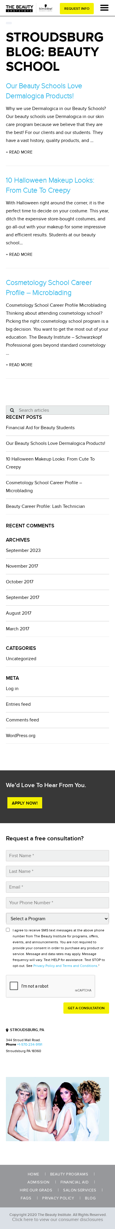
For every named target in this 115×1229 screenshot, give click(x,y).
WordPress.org (20, 736)
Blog (90, 1198)
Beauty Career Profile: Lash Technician (45, 506)
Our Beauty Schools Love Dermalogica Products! (55, 443)
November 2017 (22, 566)
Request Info (76, 9)
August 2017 (18, 613)
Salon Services (79, 1190)
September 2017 (22, 597)
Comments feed (22, 720)
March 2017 (17, 629)
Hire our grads (36, 1190)
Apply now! (25, 803)
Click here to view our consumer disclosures (57, 1219)
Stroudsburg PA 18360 (23, 1051)
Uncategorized (21, 659)
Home (33, 1174)
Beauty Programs (69, 1174)
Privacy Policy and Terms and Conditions (65, 966)
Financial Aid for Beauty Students (40, 428)
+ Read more (19, 152)
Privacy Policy (58, 1198)
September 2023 (23, 550)
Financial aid (74, 1182)
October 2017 (19, 582)
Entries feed (18, 704)
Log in (12, 689)
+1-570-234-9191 (29, 1044)
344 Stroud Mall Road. (23, 1040)
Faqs (26, 1198)
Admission (38, 1182)
